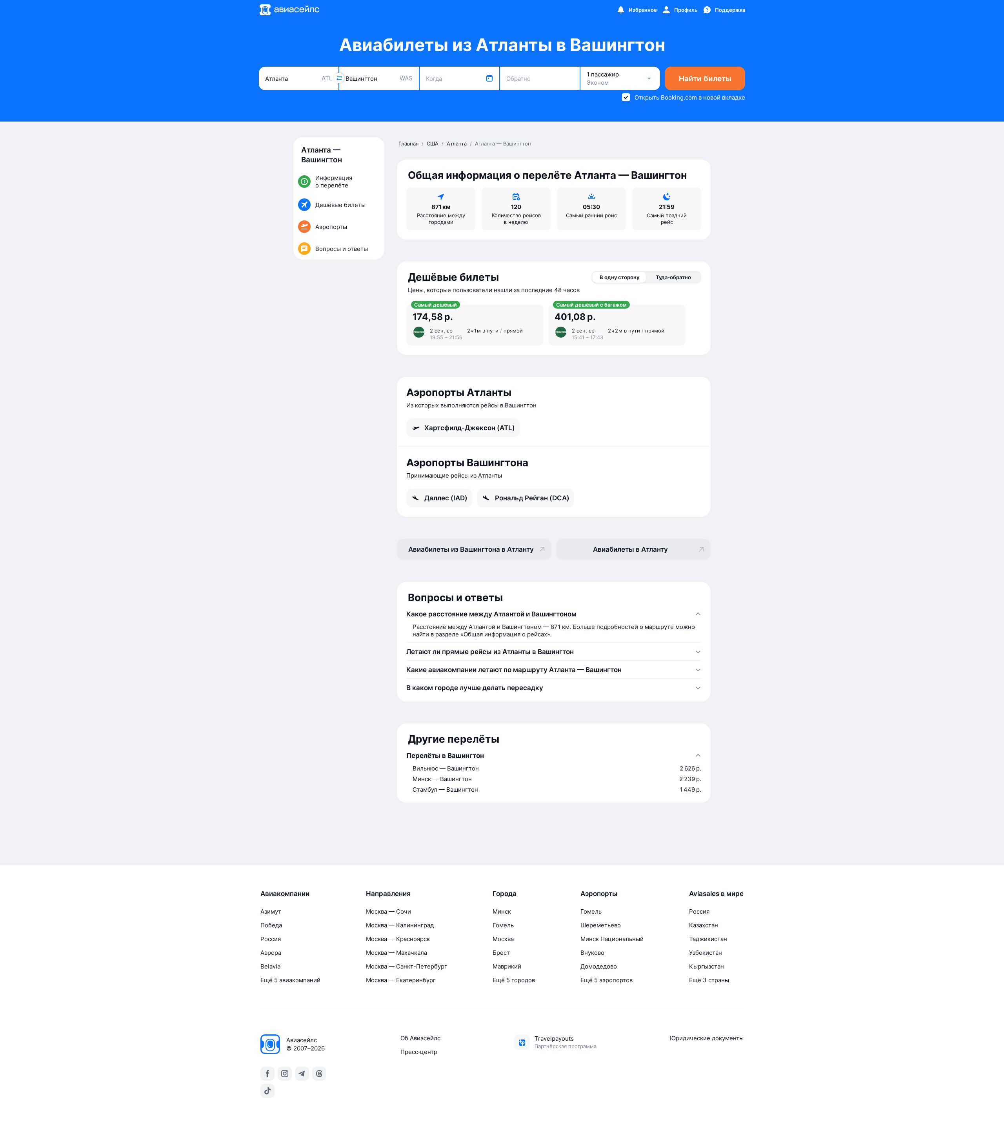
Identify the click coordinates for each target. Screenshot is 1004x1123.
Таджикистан (708, 939)
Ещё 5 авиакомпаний (290, 980)
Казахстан (703, 925)
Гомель (503, 925)
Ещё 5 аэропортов (606, 980)
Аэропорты (599, 894)
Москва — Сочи (388, 911)
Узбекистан (705, 952)
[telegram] (302, 1073)
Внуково (592, 952)
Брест (501, 952)
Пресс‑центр (418, 1052)
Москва (503, 939)
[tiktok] (267, 1091)
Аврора (270, 952)
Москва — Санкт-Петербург (406, 966)
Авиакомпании (284, 894)
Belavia (270, 966)
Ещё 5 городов (514, 980)
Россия (270, 939)
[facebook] (267, 1073)
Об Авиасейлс (420, 1038)
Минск (502, 911)
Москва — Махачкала (396, 952)
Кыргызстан (706, 966)
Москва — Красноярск (398, 939)
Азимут (270, 911)
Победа (271, 925)
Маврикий (507, 966)
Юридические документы (707, 1038)
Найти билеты (705, 78)
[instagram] (284, 1073)
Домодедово (598, 966)
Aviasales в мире (716, 894)
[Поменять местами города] (339, 78)
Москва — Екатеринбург (401, 980)
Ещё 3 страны (709, 980)
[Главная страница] (289, 10)
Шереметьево (600, 925)
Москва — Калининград (400, 925)
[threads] (319, 1073)
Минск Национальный (612, 939)
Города (505, 894)
